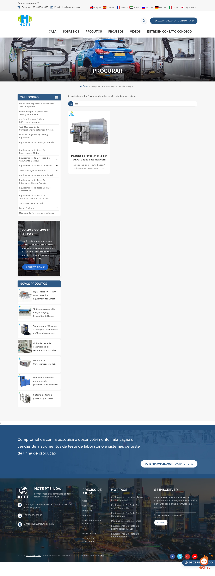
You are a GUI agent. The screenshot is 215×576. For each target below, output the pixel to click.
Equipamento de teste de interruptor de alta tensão (32, 181)
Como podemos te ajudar (36, 232)
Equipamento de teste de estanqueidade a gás (125, 527)
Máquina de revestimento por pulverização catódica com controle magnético (89, 158)
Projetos (115, 31)
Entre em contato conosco (169, 31)
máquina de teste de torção (126, 521)
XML (76, 555)
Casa (52, 31)
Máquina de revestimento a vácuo (36, 213)
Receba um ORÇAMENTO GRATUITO (172, 21)
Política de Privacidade (88, 540)
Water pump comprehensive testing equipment (33, 112)
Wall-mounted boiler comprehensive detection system (36, 128)
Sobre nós (71, 31)
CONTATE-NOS (34, 267)
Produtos (94, 31)
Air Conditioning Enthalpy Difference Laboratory (32, 120)
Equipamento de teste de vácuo (35, 165)
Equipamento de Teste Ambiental (36, 175)
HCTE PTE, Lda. (47, 489)
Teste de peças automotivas (33, 170)
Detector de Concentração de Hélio (45, 362)
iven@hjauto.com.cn (71, 7)
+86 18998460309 (40, 7)
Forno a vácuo (26, 208)
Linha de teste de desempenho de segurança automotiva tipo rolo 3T (44, 347)
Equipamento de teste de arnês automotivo (125, 506)
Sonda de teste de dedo (31, 203)
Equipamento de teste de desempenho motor (32, 151)
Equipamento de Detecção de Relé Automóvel (127, 499)
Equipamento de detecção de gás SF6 (36, 143)
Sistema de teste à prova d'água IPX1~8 (43, 396)
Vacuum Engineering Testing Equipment (33, 136)
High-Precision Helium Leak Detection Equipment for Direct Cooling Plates (44, 295)
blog (84, 528)
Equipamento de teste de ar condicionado (126, 514)
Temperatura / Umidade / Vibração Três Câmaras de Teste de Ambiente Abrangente (45, 330)
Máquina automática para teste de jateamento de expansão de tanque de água (45, 381)
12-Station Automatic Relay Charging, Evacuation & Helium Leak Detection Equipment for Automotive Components (44, 313)
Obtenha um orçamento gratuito (167, 463)
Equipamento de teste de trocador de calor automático (34, 197)
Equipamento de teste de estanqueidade (125, 535)
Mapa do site (89, 533)
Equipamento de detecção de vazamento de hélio (34, 159)
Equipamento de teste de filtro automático (35, 189)
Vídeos (135, 31)
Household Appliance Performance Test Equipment (36, 105)
